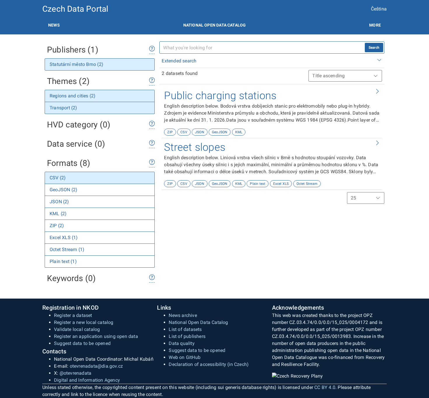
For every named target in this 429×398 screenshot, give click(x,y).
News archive (183, 315)
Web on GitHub (184, 357)
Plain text (257, 184)
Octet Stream (307, 184)
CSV (183, 132)
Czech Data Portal (75, 9)
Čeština (379, 9)
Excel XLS (281, 184)
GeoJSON (219, 132)
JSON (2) (59, 201)
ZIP (170, 132)
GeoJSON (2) (63, 189)
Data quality (181, 343)
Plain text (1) (63, 261)
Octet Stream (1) (67, 249)
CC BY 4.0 (324, 387)
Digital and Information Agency (87, 380)
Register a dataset (73, 315)
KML (239, 132)
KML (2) (58, 213)
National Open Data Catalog (198, 322)
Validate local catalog (77, 329)
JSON (199, 132)
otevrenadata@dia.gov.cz (96, 366)
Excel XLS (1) (64, 237)
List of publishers (187, 336)
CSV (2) (58, 177)
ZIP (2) (57, 225)
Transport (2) (63, 108)
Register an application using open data (96, 336)
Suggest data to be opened (82, 343)
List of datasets (185, 329)
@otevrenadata (76, 373)
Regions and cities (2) (72, 96)
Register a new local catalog (84, 322)
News (54, 25)
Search (374, 47)
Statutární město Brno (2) (76, 64)
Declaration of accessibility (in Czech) (209, 364)
